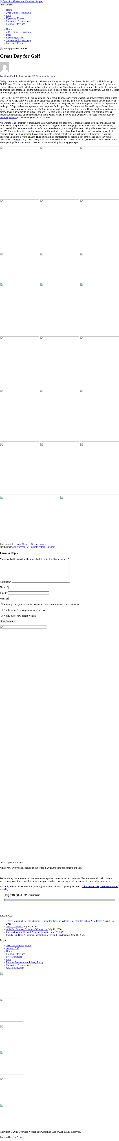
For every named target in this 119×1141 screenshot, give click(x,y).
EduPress (17, 1137)
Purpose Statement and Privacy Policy (24, 962)
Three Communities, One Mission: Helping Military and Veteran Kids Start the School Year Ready (54, 921)
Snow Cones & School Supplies (31, 544)
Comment (5, 581)
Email (4, 593)
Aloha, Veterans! (14, 926)
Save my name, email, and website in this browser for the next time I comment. (42, 604)
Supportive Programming (18, 21)
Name (4, 587)
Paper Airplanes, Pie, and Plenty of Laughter (28, 932)
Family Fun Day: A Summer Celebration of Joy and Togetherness (38, 935)
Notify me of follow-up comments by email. (25, 610)
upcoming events (8, 117)
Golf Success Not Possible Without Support (33, 547)
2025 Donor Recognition (18, 12)
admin (7, 76)
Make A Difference (15, 24)
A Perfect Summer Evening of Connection (27, 929)
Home (9, 10)
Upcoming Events (15, 18)
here (17, 139)
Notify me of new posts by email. (20, 615)
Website (4, 598)
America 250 (12, 948)
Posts (8, 15)
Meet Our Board (14, 956)
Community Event (46, 76)
